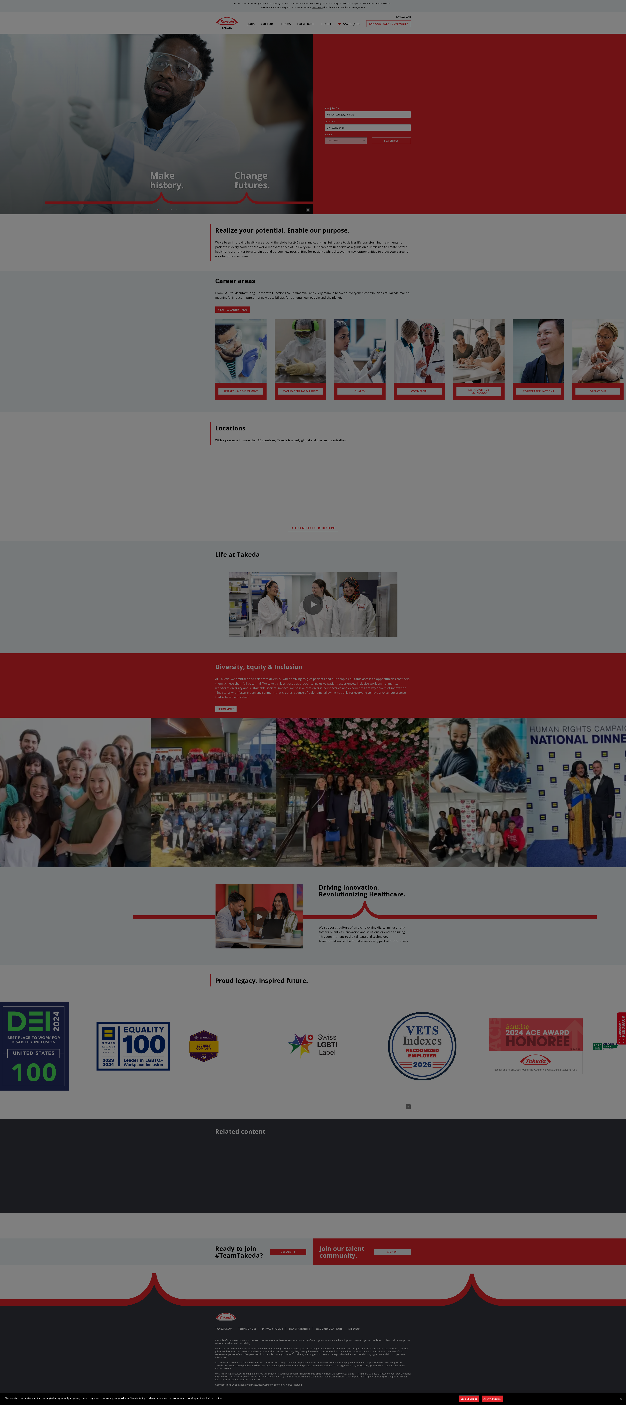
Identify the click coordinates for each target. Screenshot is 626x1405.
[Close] (620, 1398)
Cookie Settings (469, 1398)
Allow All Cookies (492, 1398)
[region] (313, 1399)
